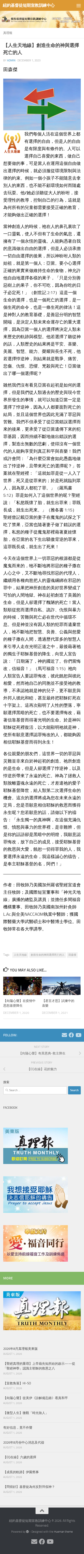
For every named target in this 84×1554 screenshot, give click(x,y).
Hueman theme (63, 1531)
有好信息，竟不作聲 (17, 1428)
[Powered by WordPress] (27, 1531)
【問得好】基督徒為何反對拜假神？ (29, 1487)
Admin (11, 60)
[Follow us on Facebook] (71, 1035)
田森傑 (72, 954)
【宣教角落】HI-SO (17, 1383)
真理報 (7, 33)
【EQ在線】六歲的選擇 (19, 1457)
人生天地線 (20, 954)
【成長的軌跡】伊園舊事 (21, 1472)
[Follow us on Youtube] (78, 1035)
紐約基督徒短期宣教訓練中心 (29, 5)
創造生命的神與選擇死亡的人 (47, 954)
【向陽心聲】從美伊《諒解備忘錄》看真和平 (35, 1398)
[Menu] (78, 5)
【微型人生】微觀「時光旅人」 (25, 1413)
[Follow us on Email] (64, 1035)
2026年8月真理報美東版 (20, 1349)
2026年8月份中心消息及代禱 (23, 1442)
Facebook (10, 1108)
